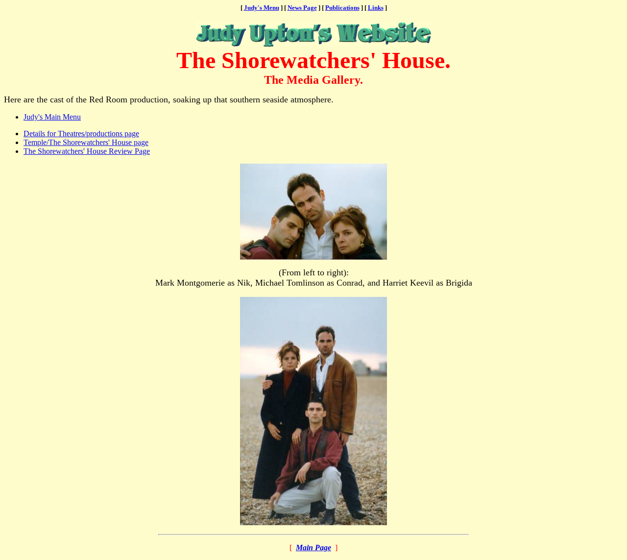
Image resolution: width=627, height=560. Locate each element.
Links (376, 7)
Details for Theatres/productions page (81, 133)
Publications (342, 7)
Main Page (313, 547)
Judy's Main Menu (52, 117)
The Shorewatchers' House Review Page (87, 151)
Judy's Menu (261, 7)
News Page (302, 7)
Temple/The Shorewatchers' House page (86, 142)
